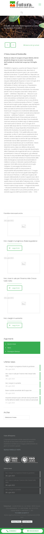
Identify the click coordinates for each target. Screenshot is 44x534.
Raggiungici (34, 531)
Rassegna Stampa (13, 351)
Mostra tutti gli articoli (32, 45)
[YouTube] (22, 526)
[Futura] (22, 4)
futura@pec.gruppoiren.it (22, 513)
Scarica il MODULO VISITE (12, 450)
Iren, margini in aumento (13, 318)
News (9, 348)
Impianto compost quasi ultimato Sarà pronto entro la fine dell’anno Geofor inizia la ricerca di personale (21, 399)
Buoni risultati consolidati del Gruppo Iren (18, 390)
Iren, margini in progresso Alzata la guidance (20, 241)
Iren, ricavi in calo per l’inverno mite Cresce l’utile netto (20, 375)
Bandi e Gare (11, 344)
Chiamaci (12, 531)
